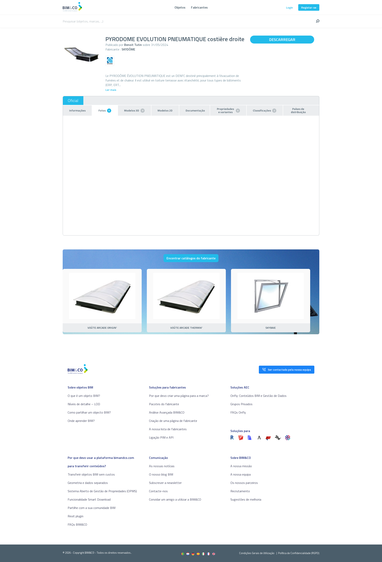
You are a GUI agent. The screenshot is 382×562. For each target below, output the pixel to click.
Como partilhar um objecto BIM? (89, 412)
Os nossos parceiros (244, 482)
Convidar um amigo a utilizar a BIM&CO (175, 499)
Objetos (179, 7)
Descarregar (282, 39)
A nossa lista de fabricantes (168, 429)
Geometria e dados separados (88, 482)
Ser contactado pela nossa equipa (289, 369)
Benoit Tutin (133, 44)
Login (289, 7)
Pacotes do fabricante (164, 404)
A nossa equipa (240, 474)
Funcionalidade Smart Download (89, 499)
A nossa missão (241, 466)
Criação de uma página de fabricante (173, 420)
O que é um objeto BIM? (84, 395)
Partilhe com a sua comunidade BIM (91, 507)
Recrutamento (240, 491)
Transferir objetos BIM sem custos (91, 474)
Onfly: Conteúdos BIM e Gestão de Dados (258, 395)
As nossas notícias (161, 466)
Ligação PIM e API (161, 437)
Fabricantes (199, 7)
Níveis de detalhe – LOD (84, 404)
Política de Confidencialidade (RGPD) (298, 553)
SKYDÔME (128, 49)
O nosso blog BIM (161, 474)
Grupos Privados (241, 404)
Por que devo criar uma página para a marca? (179, 395)
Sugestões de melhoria (245, 499)
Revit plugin (75, 516)
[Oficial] (73, 100)
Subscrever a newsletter (165, 482)
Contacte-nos (158, 491)
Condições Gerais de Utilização (257, 553)
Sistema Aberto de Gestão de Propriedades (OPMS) (102, 491)
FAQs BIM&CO (77, 524)
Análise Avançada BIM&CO (166, 412)
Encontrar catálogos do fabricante (191, 258)
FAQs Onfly (238, 412)
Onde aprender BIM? (81, 420)
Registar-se (308, 7)
